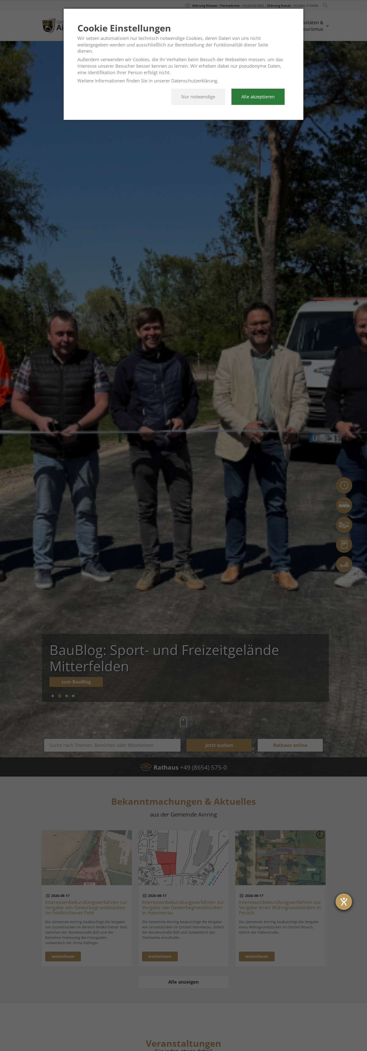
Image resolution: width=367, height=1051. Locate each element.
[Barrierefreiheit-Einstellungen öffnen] (344, 901)
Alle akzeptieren (258, 97)
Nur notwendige (198, 97)
